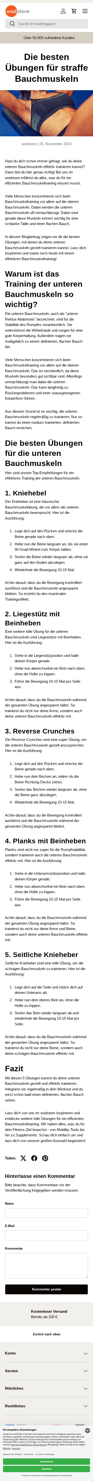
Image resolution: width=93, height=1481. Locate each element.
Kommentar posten (46, 1289)
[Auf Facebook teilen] (34, 1158)
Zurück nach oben (47, 1334)
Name (9, 1203)
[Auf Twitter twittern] (23, 1158)
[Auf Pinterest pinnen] (45, 1158)
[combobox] (46, 23)
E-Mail (10, 1226)
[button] (74, 11)
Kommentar (14, 1248)
